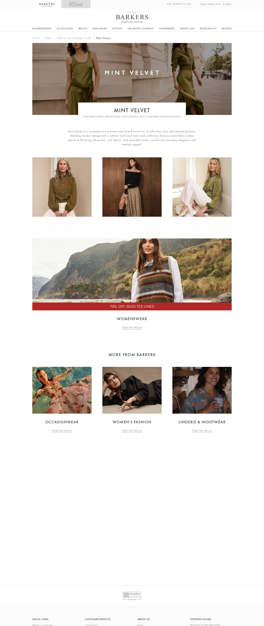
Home (36, 38)
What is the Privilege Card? (74, 38)
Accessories (65, 28)
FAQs (48, 38)
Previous (24, 400)
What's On (187, 28)
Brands (227, 28)
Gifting (117, 28)
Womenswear (41, 28)
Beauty (82, 28)
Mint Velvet (103, 38)
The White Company (141, 28)
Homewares (167, 28)
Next (240, 400)
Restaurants (208, 28)
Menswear (100, 28)
